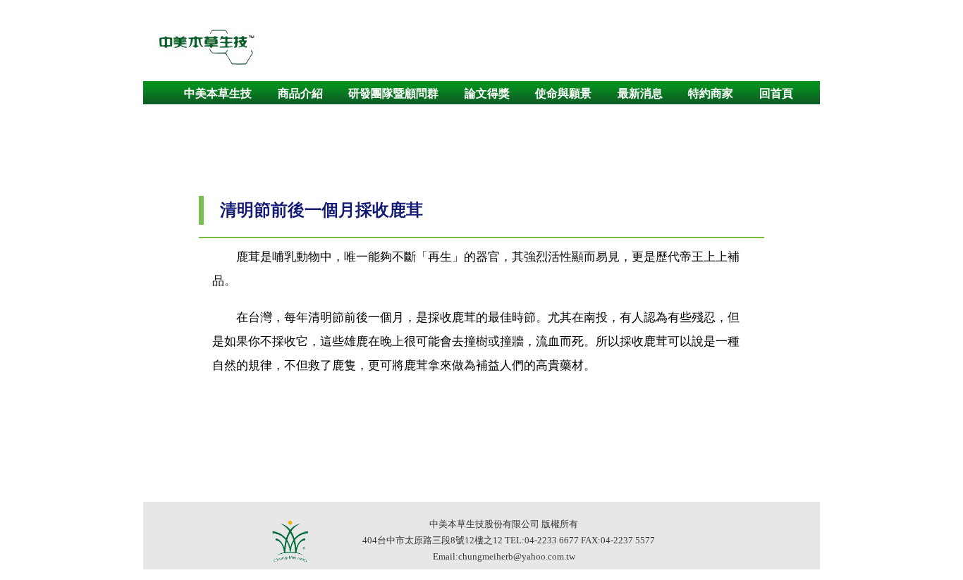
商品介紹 (300, 93)
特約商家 (710, 93)
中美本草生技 (218, 93)
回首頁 (776, 93)
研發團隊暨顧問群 (393, 93)
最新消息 (640, 93)
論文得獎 (487, 93)
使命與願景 (563, 93)
